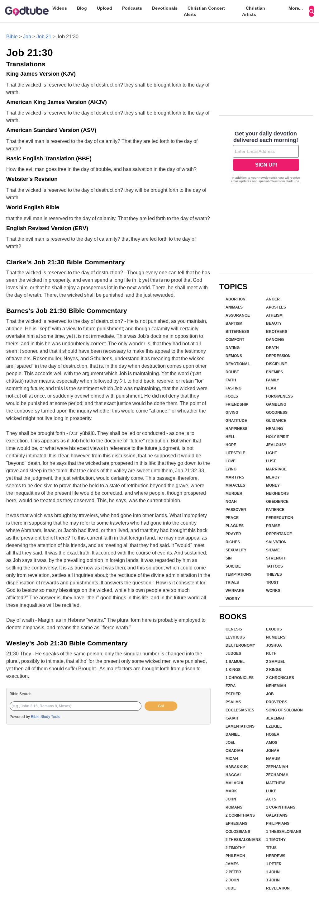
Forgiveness (279, 396)
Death (272, 348)
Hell (230, 437)
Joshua (274, 645)
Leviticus (235, 637)
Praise (273, 526)
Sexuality (236, 550)
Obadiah (234, 750)
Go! (161, 706)
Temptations (238, 574)
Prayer (233, 534)
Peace (232, 518)
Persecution (279, 518)
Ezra (231, 686)
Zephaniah (277, 767)
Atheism (274, 315)
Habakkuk (237, 767)
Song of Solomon (284, 710)
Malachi (234, 783)
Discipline (276, 364)
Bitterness (237, 331)
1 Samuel (235, 661)
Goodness (277, 412)
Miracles (235, 485)
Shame (273, 550)
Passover (236, 509)
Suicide (233, 566)
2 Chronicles (280, 678)
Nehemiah (276, 686)
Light (271, 453)
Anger (273, 299)
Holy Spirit (277, 437)
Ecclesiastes (240, 710)
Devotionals (165, 8)
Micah (232, 759)
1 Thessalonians (283, 831)
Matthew (275, 783)
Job (27, 36)
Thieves (274, 574)
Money (273, 485)
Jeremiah (276, 718)
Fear (271, 388)
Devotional (238, 364)
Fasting (233, 388)
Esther (233, 694)
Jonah (272, 750)
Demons (234, 356)
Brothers (276, 331)
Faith (231, 380)
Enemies (274, 372)
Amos (271, 742)
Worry (233, 599)
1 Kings (233, 670)
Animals (234, 307)
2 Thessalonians (243, 840)
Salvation (276, 542)
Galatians (277, 815)
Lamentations (240, 726)
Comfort (235, 339)
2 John (232, 880)
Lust (271, 461)
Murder (234, 493)
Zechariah (277, 775)
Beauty (274, 323)
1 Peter (274, 864)
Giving (232, 412)
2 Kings (273, 670)
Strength (276, 558)
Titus (271, 848)
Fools (232, 396)
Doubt (232, 372)
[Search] (311, 11)
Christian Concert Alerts (204, 11)
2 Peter (233, 872)
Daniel (233, 734)
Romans (234, 807)
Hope (231, 445)
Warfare (235, 590)
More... (295, 8)
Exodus (274, 629)
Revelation (278, 888)
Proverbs (276, 702)
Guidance (276, 420)
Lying (231, 469)
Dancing (275, 339)
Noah (231, 501)
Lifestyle (235, 453)
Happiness (236, 429)
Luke (271, 791)
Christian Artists (253, 11)
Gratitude (236, 420)
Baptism (234, 323)
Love (231, 461)
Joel (230, 742)
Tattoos (274, 566)
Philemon (235, 856)
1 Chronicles (240, 678)
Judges (233, 653)
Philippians (277, 823)
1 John (273, 872)
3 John (273, 880)
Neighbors (277, 493)
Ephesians (236, 823)
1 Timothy (276, 840)
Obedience (277, 501)
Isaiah (232, 718)
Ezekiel (274, 726)
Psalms (233, 702)
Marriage (276, 469)
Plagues (235, 526)
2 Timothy (235, 848)
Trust (272, 582)
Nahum (273, 759)
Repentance (279, 534)
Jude (231, 888)
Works (273, 590)
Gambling (276, 404)
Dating (233, 348)
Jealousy (276, 445)
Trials (232, 582)
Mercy (273, 477)
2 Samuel (275, 661)
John (231, 799)
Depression (278, 356)
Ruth (271, 653)
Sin (229, 558)
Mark (231, 791)
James (232, 864)
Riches (233, 542)
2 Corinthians (240, 815)
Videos (59, 8)
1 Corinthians (280, 807)
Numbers (275, 637)
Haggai (233, 775)
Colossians (238, 831)
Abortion (235, 299)
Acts (271, 799)
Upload (104, 8)
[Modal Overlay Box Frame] (266, 157)
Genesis (234, 629)
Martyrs (235, 477)
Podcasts (132, 8)
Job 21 (43, 36)
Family (272, 380)
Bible (12, 36)
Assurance (238, 315)
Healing (274, 429)
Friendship (237, 404)
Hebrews (275, 856)
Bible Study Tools (45, 717)
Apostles (276, 307)
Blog (82, 8)
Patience (275, 509)
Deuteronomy (240, 645)
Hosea (272, 734)
